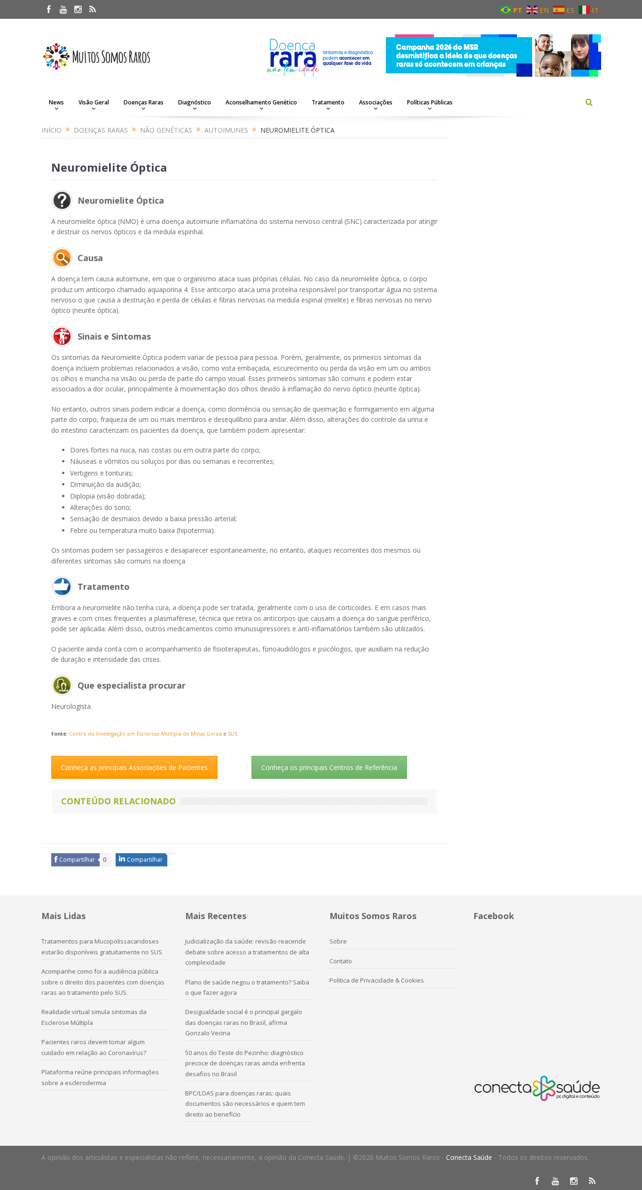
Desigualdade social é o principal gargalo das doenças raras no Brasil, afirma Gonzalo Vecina (243, 1022)
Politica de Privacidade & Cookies (376, 980)
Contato (340, 961)
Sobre (338, 941)
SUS (232, 733)
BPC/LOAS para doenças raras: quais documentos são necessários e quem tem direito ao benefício (245, 1104)
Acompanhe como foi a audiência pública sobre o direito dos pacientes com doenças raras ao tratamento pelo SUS (102, 982)
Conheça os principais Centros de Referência (329, 767)
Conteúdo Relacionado (118, 801)
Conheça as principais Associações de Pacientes (134, 767)
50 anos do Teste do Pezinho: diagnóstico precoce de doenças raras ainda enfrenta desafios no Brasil (245, 1063)
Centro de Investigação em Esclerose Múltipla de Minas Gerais (145, 733)
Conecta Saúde (469, 1157)
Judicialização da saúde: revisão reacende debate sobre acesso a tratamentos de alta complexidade (247, 952)
